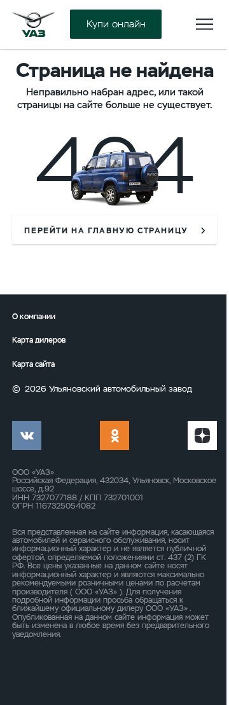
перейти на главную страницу (106, 230)
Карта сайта (33, 364)
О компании (33, 316)
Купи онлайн (116, 24)
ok (114, 435)
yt (202, 435)
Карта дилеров (39, 340)
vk (26, 435)
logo (33, 24)
